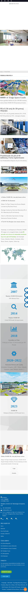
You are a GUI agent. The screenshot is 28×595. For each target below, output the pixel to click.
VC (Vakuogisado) (5, 553)
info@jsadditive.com (7, 510)
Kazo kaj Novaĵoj (4, 531)
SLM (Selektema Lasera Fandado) (8, 548)
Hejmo (1, 71)
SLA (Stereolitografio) (5, 543)
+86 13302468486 (7, 508)
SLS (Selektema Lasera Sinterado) (9, 546)
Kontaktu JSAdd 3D (5, 533)
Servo (2, 526)
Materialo (3, 528)
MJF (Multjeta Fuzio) (5, 551)
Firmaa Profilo (7, 71)
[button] (14, 468)
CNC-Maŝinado (4, 556)
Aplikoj (2, 536)
